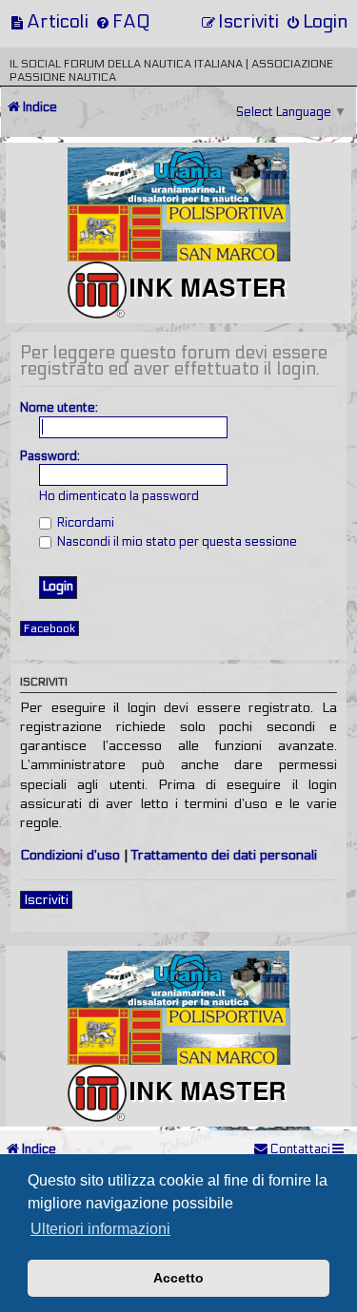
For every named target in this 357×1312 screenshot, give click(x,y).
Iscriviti (46, 900)
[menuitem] (49, 21)
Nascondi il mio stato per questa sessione (175, 542)
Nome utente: (59, 407)
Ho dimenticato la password (119, 496)
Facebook (49, 628)
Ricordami (84, 523)
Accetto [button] (178, 1277)
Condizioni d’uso (70, 855)
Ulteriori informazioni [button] (100, 1229)
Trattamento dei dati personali (224, 855)
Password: (50, 456)
